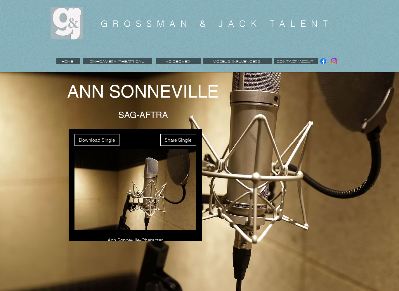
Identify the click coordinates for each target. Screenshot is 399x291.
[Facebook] (323, 61)
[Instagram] (334, 61)
